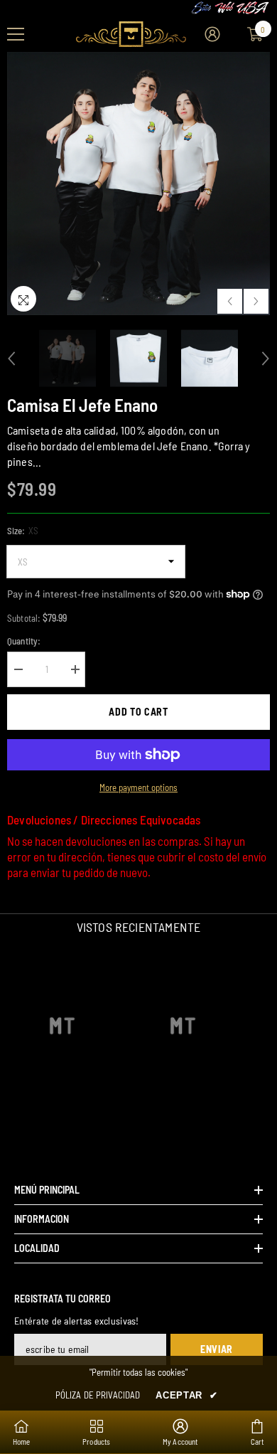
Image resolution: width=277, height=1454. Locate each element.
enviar (216, 1349)
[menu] (15, 34)
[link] (62, 1102)
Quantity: (23, 641)
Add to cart (138, 712)
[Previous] (229, 301)
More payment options (138, 787)
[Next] (256, 301)
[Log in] (212, 34)
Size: (22, 530)
